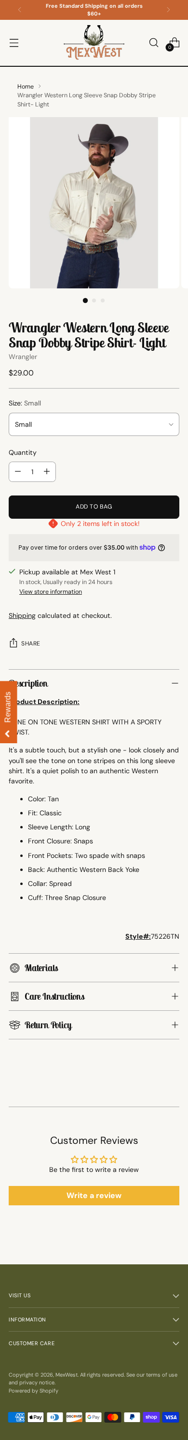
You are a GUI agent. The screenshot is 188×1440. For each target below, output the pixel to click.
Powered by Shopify (33, 1390)
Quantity (23, 452)
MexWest (66, 1374)
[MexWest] (94, 43)
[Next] (168, 10)
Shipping (22, 615)
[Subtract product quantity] (18, 471)
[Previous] (19, 10)
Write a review (94, 1195)
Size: (25, 403)
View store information (50, 592)
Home (25, 86)
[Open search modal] (153, 43)
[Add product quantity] (46, 471)
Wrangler (23, 356)
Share (30, 643)
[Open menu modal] (14, 43)
